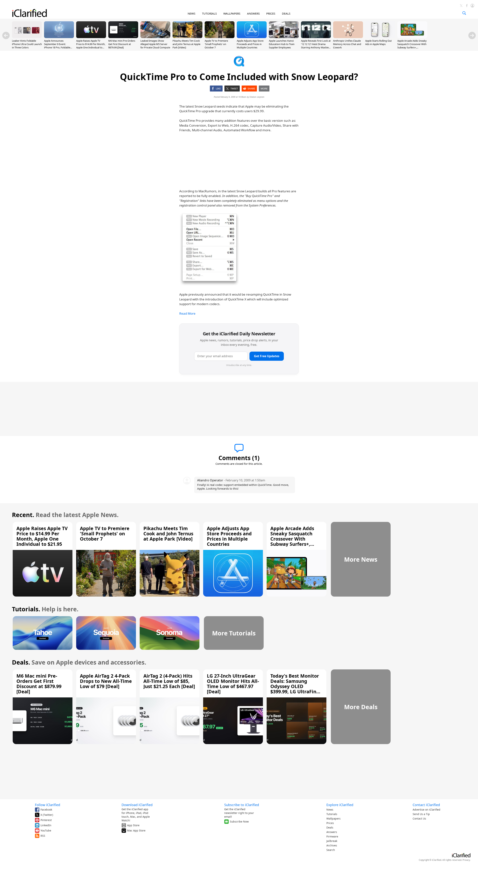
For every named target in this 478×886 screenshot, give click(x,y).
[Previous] (6, 35)
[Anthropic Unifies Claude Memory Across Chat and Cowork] (348, 37)
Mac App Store (136, 830)
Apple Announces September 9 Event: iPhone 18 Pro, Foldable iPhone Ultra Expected (57, 46)
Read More (187, 313)
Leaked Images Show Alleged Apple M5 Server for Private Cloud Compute (155, 44)
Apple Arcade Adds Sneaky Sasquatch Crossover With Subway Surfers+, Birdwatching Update (412, 46)
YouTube (46, 830)
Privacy (466, 860)
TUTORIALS (209, 13)
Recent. (23, 515)
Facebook (46, 809)
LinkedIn (46, 825)
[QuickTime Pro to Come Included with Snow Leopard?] (209, 249)
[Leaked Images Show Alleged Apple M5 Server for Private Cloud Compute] (155, 37)
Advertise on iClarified (426, 809)
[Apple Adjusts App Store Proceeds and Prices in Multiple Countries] (252, 37)
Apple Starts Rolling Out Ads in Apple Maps (378, 42)
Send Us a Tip (421, 814)
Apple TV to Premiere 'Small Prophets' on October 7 (216, 44)
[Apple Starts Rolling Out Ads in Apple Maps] (380, 37)
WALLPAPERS (231, 13)
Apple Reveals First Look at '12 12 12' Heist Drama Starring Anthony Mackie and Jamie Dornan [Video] (316, 46)
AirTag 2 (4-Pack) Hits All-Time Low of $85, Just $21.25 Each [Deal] (169, 681)
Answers (331, 832)
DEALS (286, 13)
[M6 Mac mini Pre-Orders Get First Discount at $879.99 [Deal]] (123, 37)
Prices (330, 823)
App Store (133, 825)
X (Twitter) (47, 815)
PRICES (270, 13)
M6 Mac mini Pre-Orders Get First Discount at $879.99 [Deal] (121, 44)
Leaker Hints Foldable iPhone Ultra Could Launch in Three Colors (27, 44)
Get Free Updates (266, 356)
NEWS (191, 13)
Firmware (332, 836)
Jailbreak (331, 841)
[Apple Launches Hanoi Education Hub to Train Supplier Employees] (284, 37)
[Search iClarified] (464, 13)
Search (330, 850)
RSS (43, 835)
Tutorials (331, 814)
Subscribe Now (239, 821)
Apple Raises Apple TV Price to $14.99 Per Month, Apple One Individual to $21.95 (90, 46)
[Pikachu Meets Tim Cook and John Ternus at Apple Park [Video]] (187, 37)
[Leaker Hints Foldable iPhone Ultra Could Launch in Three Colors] (27, 37)
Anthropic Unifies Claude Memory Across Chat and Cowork (347, 44)
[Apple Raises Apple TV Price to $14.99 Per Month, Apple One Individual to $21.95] (91, 37)
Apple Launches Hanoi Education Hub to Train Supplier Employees (281, 44)
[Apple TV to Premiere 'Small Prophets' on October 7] (220, 37)
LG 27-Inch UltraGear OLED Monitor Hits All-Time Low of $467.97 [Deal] (233, 684)
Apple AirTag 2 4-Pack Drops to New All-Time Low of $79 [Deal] (106, 681)
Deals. (21, 662)
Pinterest (46, 820)
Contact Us (419, 818)
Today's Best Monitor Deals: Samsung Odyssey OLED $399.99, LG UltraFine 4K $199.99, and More (294, 686)
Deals (329, 827)
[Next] (472, 35)
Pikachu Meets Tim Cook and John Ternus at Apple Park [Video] (186, 44)
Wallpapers (333, 818)
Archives (331, 845)
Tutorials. (26, 609)
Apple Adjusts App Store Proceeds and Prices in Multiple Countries (250, 44)
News (329, 809)
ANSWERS (253, 13)
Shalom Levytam (256, 96)
